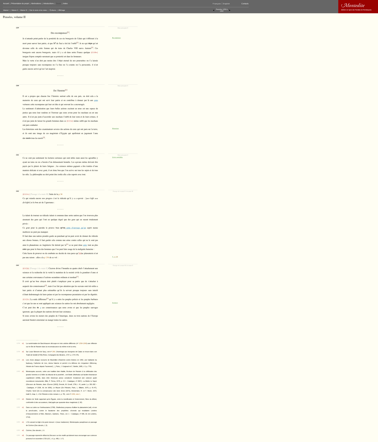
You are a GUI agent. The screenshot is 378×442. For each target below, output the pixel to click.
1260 (85, 343)
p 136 (46, 257)
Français (217, 4)
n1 (23, 343)
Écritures (53, 10)
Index (65, 4)
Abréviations (36, 4)
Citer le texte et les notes (38, 10)
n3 (23, 360)
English (226, 4)
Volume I (6, 10)
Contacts (245, 4)
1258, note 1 (75, 394)
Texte (58, 4)
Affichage (61, 10)
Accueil (6, 4)
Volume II (14, 10)
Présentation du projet (20, 4)
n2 (23, 352)
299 (53, 352)
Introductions (48, 4)
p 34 (60, 194)
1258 (80, 343)
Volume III (23, 10)
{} (94, 52)
